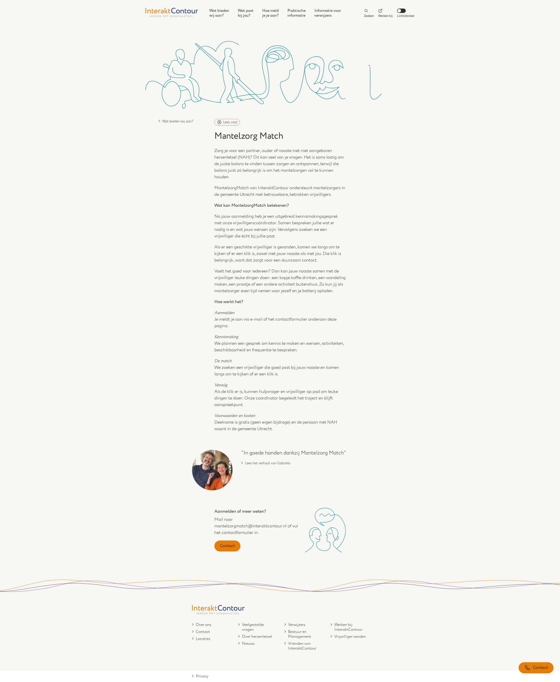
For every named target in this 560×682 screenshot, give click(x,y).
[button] (536, 667)
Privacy (202, 676)
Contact (227, 546)
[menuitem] (219, 13)
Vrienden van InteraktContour (302, 646)
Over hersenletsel (257, 636)
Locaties (203, 638)
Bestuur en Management (299, 634)
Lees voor (230, 122)
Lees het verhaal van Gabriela (267, 463)
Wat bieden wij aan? (177, 121)
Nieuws (248, 643)
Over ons (203, 624)
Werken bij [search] (385, 16)
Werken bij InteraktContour (348, 627)
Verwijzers (296, 624)
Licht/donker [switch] (406, 16)
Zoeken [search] (369, 16)
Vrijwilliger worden (350, 636)
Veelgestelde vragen (253, 627)
